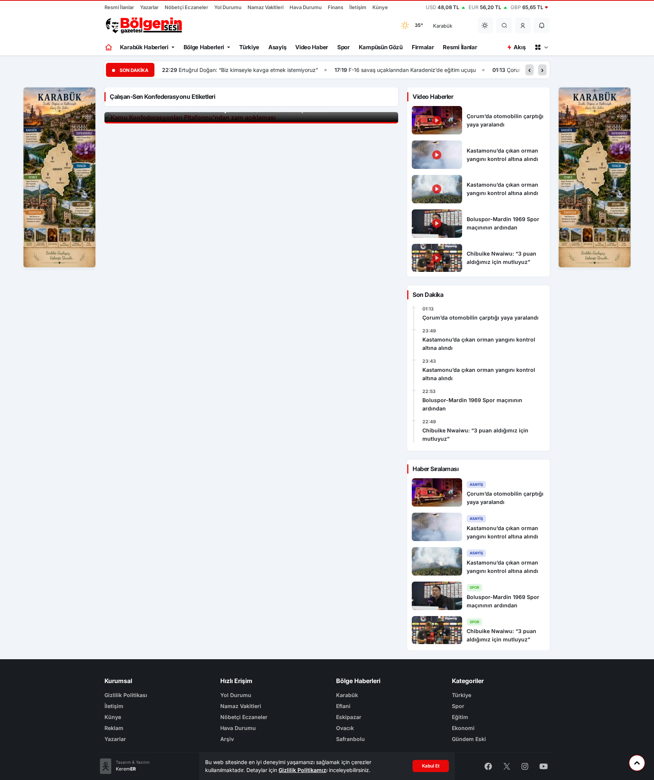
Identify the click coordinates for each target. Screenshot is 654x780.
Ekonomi (463, 728)
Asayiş (277, 47)
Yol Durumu (227, 7)
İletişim (357, 7)
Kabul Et (430, 766)
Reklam (113, 728)
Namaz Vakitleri (265, 7)
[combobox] (450, 25)
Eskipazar (348, 717)
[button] (523, 25)
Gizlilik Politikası (125, 695)
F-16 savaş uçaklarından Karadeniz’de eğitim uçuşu (412, 70)
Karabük (347, 695)
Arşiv (227, 739)
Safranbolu (350, 739)
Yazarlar (149, 7)
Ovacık (345, 728)
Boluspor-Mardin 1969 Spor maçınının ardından (472, 404)
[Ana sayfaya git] (109, 47)
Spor (343, 47)
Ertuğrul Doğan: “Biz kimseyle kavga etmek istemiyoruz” (248, 70)
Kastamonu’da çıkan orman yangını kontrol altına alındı (478, 343)
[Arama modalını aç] (504, 25)
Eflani (343, 706)
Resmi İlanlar (119, 7)
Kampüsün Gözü (381, 47)
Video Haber (311, 47)
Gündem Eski (469, 739)
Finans (335, 7)
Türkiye (249, 47)
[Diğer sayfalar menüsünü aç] (541, 47)
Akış (519, 47)
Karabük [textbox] (442, 26)
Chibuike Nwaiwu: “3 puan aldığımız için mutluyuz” (475, 434)
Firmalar (423, 47)
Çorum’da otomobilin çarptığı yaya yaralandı (480, 317)
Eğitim (460, 717)
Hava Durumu (306, 7)
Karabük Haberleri (144, 47)
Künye (380, 7)
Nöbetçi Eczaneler (186, 7)
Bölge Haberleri (204, 47)
